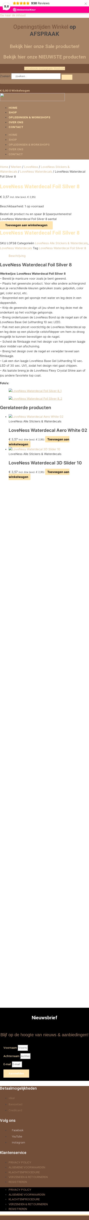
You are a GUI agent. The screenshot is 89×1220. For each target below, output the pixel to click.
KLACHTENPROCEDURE (24, 1172)
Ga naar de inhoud (12, 15)
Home (4, 167)
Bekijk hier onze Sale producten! (44, 46)
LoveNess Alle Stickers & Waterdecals (61, 243)
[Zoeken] (67, 77)
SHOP (13, 112)
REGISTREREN (18, 1182)
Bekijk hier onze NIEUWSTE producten (44, 57)
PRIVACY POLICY (20, 1162)
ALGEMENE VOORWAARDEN (27, 1167)
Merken (16, 167)
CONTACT (16, 127)
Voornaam (10, 1047)
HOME (13, 107)
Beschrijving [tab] (17, 256)
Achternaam (11, 1056)
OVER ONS (16, 122)
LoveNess (31, 167)
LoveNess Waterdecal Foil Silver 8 (62, 248)
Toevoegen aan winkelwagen (26, 225)
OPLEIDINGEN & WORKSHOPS (29, 117)
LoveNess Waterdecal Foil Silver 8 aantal (28, 219)
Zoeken (5, 76)
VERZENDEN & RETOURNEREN (28, 1177)
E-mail (7, 1064)
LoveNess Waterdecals (36, 171)
